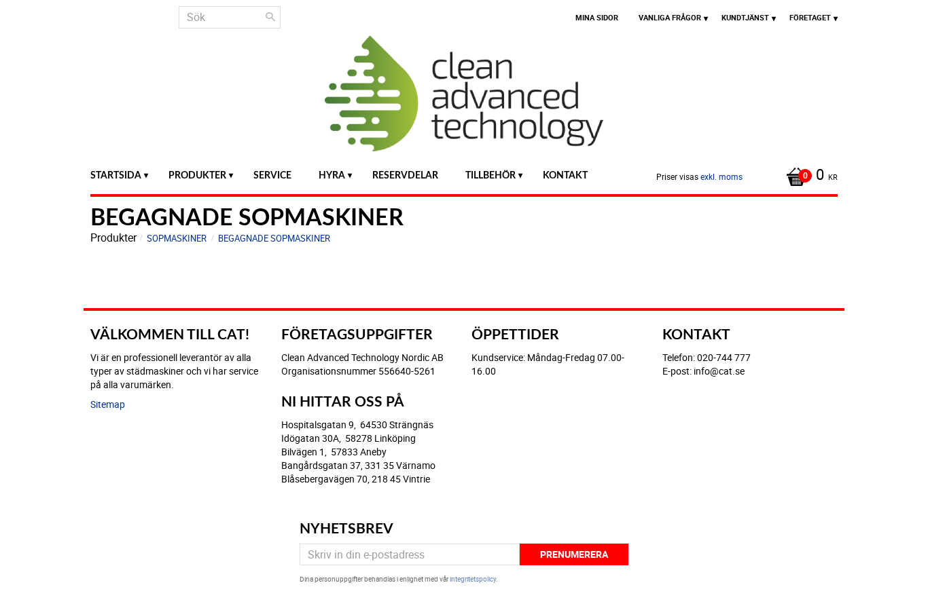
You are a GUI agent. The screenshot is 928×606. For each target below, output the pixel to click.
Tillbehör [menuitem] (490, 175)
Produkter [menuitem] (197, 175)
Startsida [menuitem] (115, 175)
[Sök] (270, 17)
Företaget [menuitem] (810, 17)
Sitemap (107, 404)
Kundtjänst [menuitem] (745, 17)
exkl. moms (721, 176)
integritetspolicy (473, 579)
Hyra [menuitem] (332, 175)
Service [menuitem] (272, 175)
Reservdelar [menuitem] (405, 175)
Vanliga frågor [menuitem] (670, 17)
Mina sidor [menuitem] (596, 17)
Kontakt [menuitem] (565, 175)
